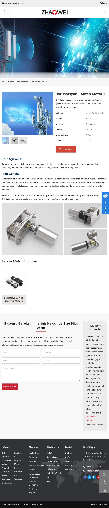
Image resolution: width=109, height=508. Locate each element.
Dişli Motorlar (5, 455)
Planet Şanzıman (6, 477)
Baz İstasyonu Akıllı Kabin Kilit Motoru (13, 299)
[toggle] (7, 12)
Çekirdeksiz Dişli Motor (6, 470)
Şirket (49, 453)
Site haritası (102, 504)
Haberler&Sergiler (55, 473)
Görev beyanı (52, 461)
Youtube (99, 477)
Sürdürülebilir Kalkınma (53, 467)
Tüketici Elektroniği (33, 483)
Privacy (94, 504)
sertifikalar (69, 469)
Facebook (85, 477)
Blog (49, 477)
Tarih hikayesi (52, 457)
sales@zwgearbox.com (13, 3)
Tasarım (68, 461)
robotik (32, 469)
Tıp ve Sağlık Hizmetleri (34, 476)
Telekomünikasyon (36, 465)
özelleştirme (7, 483)
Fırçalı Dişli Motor (19, 455)
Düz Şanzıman (18, 477)
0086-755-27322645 (95, 466)
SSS (48, 481)
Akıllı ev (32, 461)
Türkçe (102, 3)
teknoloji (69, 465)
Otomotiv (33, 457)
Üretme (68, 453)
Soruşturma (67, 149)
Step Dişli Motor (18, 462)
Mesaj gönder (9, 386)
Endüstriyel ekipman (34, 491)
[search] (104, 12)
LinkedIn (94, 477)
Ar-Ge (67, 457)
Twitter (89, 477)
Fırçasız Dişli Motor (7, 462)
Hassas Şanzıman (18, 470)
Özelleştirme (34, 453)
